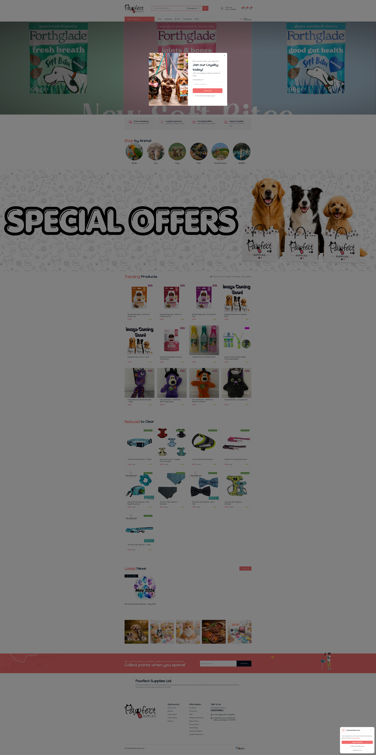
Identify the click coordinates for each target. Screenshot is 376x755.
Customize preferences (357, 746)
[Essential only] (371, 730)
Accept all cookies (357, 742)
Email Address (198, 80)
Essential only (357, 750)
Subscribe (208, 91)
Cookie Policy (356, 738)
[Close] (224, 55)
